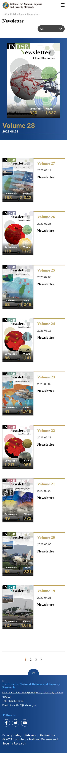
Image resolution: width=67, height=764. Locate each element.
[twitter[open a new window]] (15, 723)
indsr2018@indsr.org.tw (23, 705)
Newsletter (33, 14)
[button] (51, 28)
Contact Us (47, 735)
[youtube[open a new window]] (24, 723)
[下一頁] (41, 660)
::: (3, 14)
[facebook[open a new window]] (6, 723)
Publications (17, 14)
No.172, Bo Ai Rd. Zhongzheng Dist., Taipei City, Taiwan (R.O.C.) (32, 694)
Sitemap (30, 735)
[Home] (5, 14)
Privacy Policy (12, 735)
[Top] (33, 674)
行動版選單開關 (63, 5)
